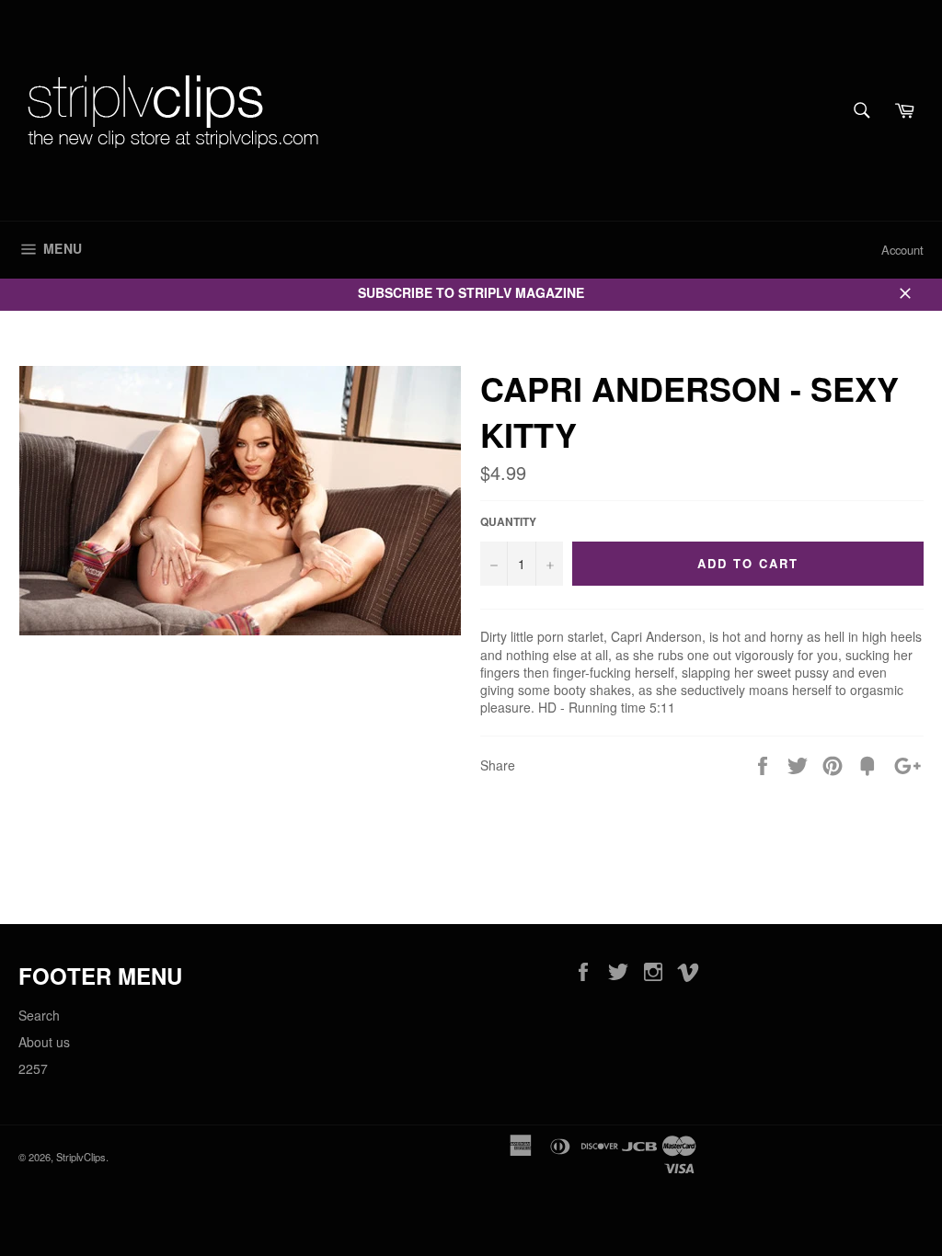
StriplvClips (81, 1156)
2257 (33, 1068)
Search (39, 1015)
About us (44, 1042)
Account (902, 249)
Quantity (508, 522)
